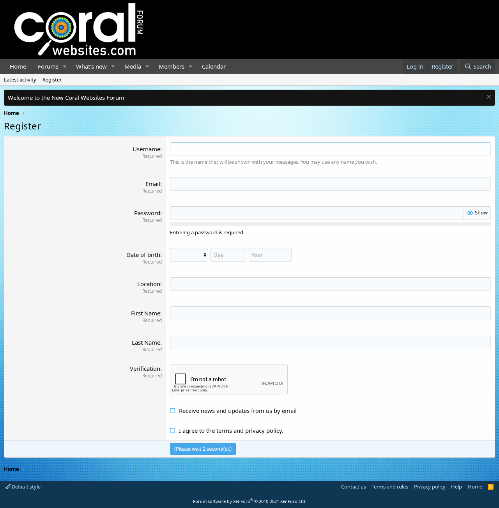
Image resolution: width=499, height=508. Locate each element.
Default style (26, 486)
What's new (91, 66)
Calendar (214, 66)
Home (18, 66)
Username (146, 149)
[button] (64, 66)
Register (52, 79)
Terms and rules (390, 486)
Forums (48, 66)
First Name (145, 313)
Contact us (353, 486)
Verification (145, 368)
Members (171, 66)
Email (152, 184)
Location (148, 284)
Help (456, 486)
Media (132, 66)
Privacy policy (430, 486)
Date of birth (143, 254)
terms (224, 430)
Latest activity (20, 79)
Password (147, 213)
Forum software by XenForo (249, 501)
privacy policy (263, 430)
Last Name (146, 342)
